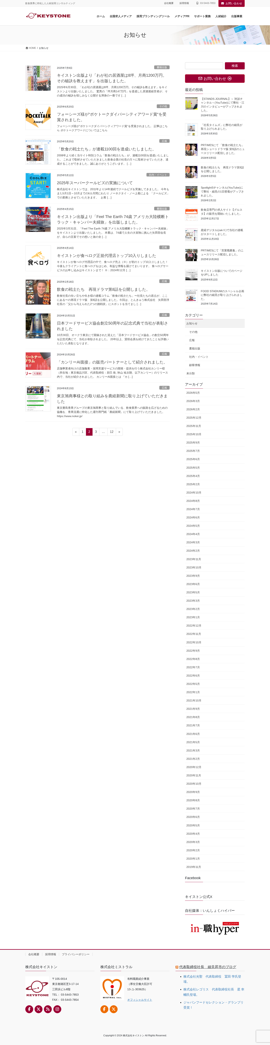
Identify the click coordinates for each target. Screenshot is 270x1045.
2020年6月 (193, 816)
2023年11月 (193, 559)
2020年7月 (193, 808)
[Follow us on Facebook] (29, 1009)
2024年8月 (193, 500)
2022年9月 (193, 650)
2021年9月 (193, 708)
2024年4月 (193, 534)
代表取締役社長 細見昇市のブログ (207, 967)
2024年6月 (193, 517)
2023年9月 (193, 575)
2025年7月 (193, 450)
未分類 (190, 373)
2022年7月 (193, 667)
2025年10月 (193, 434)
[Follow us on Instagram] (57, 1009)
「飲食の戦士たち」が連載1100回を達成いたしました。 (106, 149)
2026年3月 (193, 401)
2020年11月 (193, 775)
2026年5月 (193, 392)
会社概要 (169, 3)
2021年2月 (193, 758)
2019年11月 (193, 866)
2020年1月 (193, 858)
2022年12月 (193, 625)
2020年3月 (193, 842)
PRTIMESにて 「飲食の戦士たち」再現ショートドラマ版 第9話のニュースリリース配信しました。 (223, 148)
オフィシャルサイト (139, 999)
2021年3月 (193, 750)
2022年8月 (193, 659)
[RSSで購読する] (48, 1009)
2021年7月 (193, 725)
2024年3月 (193, 542)
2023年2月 (193, 609)
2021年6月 (193, 733)
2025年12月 (193, 417)
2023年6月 (193, 584)
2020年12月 (193, 767)
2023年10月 (193, 567)
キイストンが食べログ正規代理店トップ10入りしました (106, 255)
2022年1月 (193, 692)
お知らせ (191, 323)
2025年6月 (193, 459)
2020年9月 (193, 792)
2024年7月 (193, 509)
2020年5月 (193, 825)
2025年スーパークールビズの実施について (95, 183)
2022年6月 (193, 675)
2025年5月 (193, 467)
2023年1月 (193, 617)
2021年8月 (193, 717)
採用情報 (184, 3)
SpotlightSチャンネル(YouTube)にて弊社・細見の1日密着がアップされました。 (222, 191)
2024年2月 (193, 550)
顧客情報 (194, 365)
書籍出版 (162, 67)
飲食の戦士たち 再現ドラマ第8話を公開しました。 (103, 289)
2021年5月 (193, 742)
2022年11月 (193, 633)
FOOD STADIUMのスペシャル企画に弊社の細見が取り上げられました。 (222, 295)
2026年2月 (193, 409)
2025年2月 (193, 484)
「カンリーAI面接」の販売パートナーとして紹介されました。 (112, 362)
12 (111, 433)
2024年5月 (193, 525)
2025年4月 (193, 476)
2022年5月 (193, 683)
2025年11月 (193, 426)
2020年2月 (193, 850)
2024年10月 (193, 492)
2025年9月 (193, 442)
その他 (163, 106)
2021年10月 (193, 700)
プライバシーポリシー (76, 954)
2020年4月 (193, 833)
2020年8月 (193, 800)
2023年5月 (193, 592)
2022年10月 (193, 642)
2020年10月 (193, 783)
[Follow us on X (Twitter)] (38, 1009)
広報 (164, 141)
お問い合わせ (234, 3)
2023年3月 (193, 600)
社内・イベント (158, 174)
